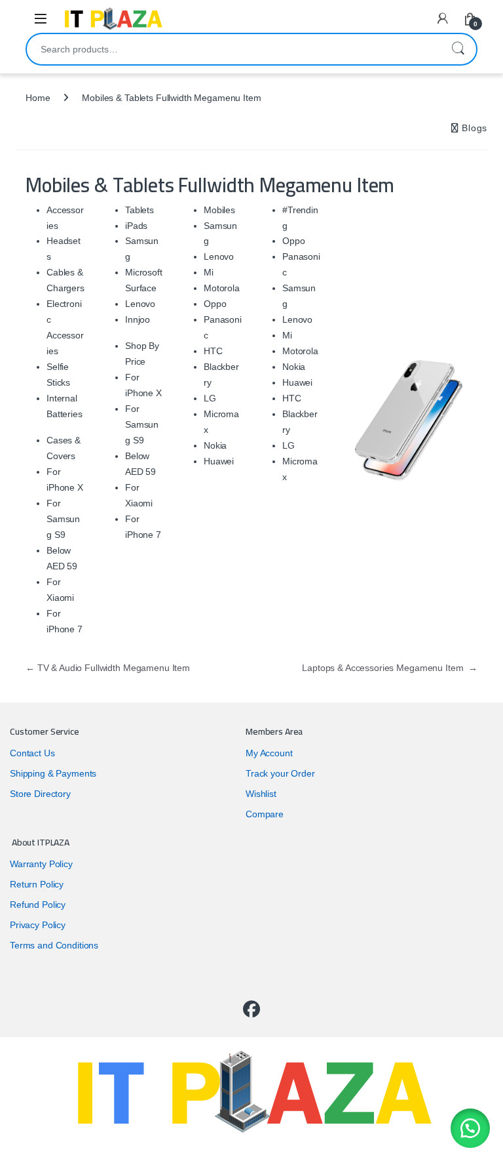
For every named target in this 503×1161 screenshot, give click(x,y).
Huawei (219, 461)
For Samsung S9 (63, 519)
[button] (470, 1128)
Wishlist (261, 793)
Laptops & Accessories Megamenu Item (389, 667)
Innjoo (137, 319)
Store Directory (40, 793)
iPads (136, 225)
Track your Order (280, 773)
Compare (265, 814)
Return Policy (37, 884)
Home (38, 97)
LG (210, 398)
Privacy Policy (37, 925)
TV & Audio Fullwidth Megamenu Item (108, 667)
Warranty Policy (41, 864)
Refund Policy (37, 904)
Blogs (473, 128)
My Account (269, 753)
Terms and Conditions (54, 945)
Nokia (215, 445)
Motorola (222, 288)
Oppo (215, 303)
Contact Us (32, 753)
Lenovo (140, 303)
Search (457, 49)
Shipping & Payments (53, 773)
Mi (209, 272)
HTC (213, 351)
